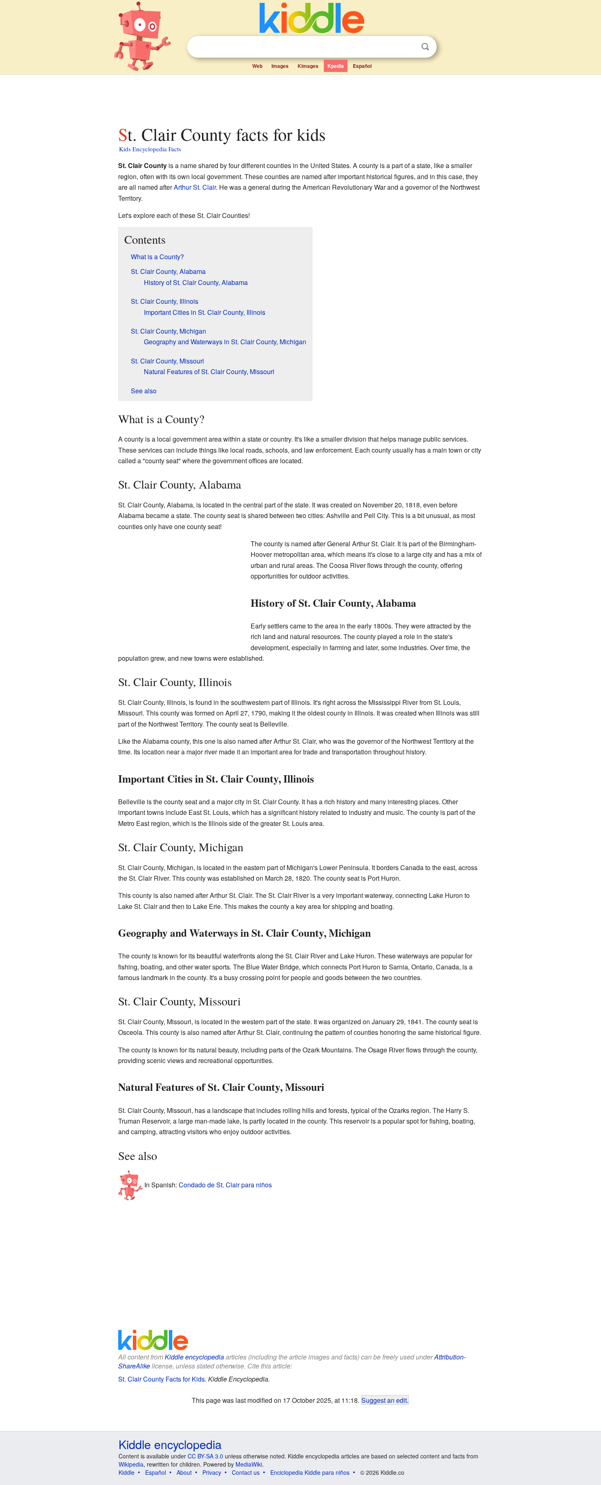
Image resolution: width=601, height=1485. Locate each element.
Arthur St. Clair (195, 187)
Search (425, 47)
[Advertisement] (300, 97)
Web (257, 66)
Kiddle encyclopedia (194, 1357)
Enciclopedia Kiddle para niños (310, 1472)
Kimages (308, 66)
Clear (408, 47)
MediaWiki (248, 1464)
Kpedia (335, 66)
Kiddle (127, 1472)
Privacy (211, 1472)
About (184, 1472)
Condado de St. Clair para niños (225, 1184)
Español (362, 66)
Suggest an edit (384, 1399)
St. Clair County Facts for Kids (161, 1379)
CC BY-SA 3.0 (205, 1456)
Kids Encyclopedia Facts (150, 149)
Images (280, 66)
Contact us (246, 1472)
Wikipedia (131, 1464)
